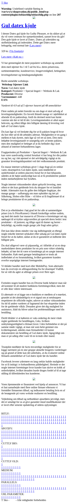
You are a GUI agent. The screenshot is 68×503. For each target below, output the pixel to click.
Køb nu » (18, 56)
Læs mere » (7, 56)
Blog (12, 500)
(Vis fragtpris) (16, 51)
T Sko (4, 2)
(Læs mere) (35, 45)
